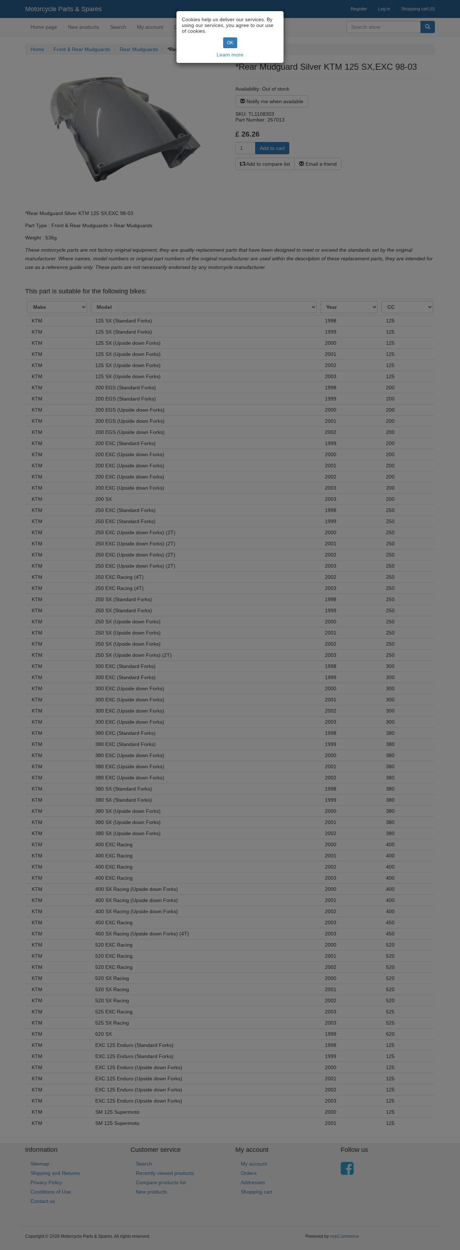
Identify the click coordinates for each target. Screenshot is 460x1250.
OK (230, 42)
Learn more (230, 55)
